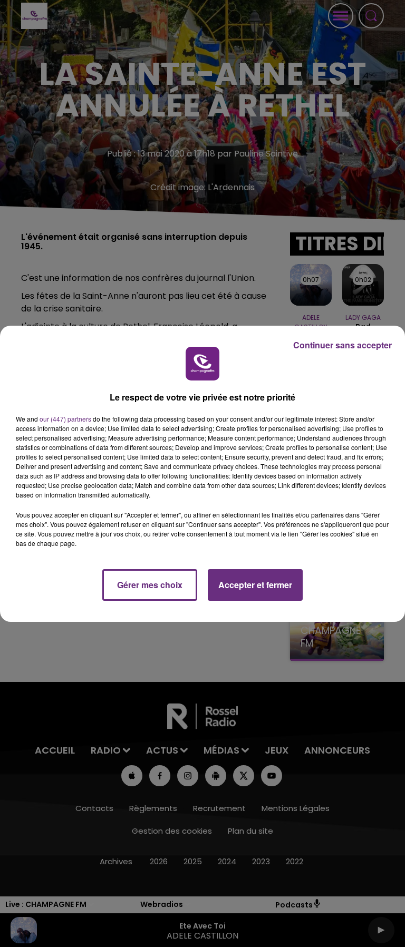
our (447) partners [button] (65, 418)
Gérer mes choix (149, 585)
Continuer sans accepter (342, 345)
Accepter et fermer (255, 585)
